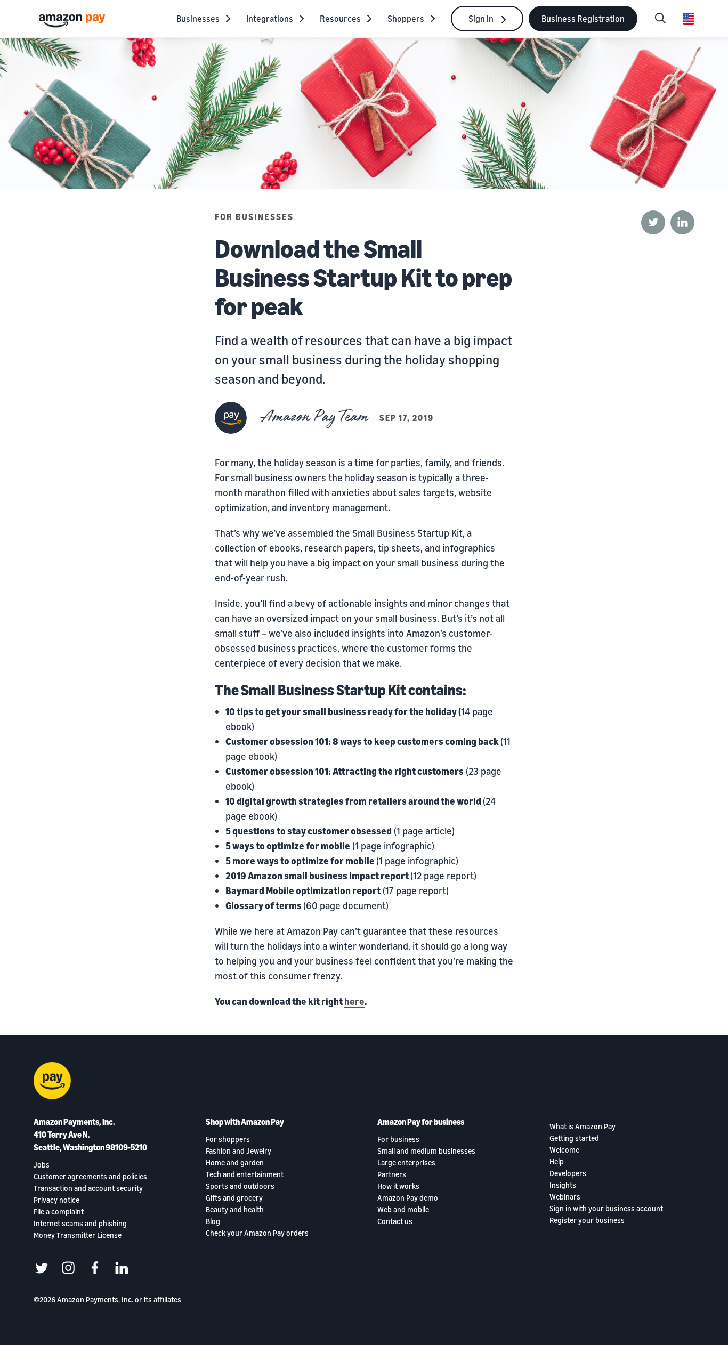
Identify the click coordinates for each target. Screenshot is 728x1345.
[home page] (74, 20)
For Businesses (254, 217)
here (354, 1001)
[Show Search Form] (660, 18)
